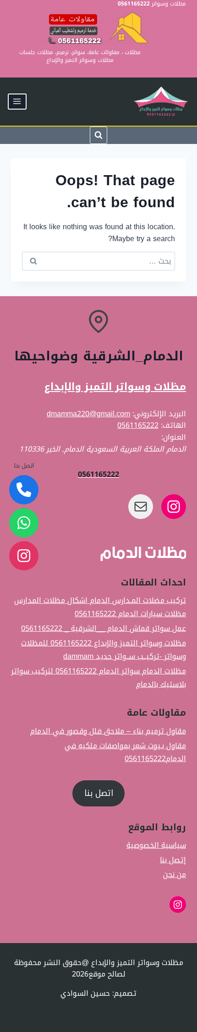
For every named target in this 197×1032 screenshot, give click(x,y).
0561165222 (138, 425)
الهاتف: (173, 425)
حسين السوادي (85, 993)
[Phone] (23, 489)
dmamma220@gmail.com (88, 414)
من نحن (174, 875)
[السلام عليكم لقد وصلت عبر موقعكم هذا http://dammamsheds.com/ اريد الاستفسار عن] (23, 522)
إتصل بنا (173, 860)
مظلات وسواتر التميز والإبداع (115, 387)
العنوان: (173, 437)
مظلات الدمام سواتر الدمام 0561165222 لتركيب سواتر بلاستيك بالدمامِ (98, 677)
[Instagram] (23, 555)
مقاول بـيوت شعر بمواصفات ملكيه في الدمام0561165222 (125, 752)
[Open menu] (17, 102)
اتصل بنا (98, 793)
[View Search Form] (98, 135)
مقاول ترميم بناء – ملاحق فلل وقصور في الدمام (108, 731)
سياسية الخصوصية (156, 846)
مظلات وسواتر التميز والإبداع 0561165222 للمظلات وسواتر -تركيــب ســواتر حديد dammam (103, 649)
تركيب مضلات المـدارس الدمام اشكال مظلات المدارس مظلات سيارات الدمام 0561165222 (100, 607)
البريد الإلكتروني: (159, 414)
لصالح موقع (107, 974)
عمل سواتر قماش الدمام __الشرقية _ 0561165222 (103, 629)
